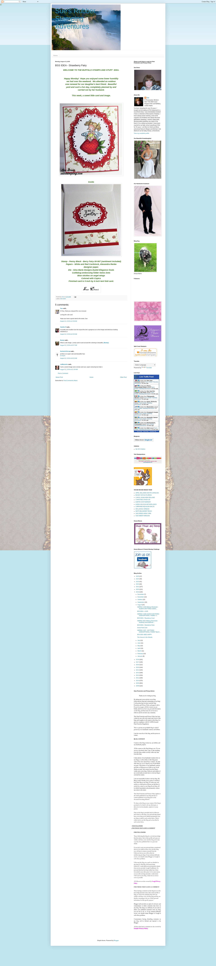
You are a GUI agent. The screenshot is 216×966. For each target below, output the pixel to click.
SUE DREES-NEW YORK (143, 513)
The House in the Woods (144, 637)
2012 (137, 675)
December (140, 594)
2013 (137, 672)
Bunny (62, 340)
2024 (137, 579)
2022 (137, 584)
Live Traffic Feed (147, 377)
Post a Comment (63, 373)
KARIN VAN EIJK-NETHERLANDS (146, 504)
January (140, 656)
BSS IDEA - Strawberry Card (145, 618)
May (138, 646)
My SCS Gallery (140, 449)
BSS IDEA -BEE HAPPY (144, 634)
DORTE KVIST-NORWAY (143, 502)
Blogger (116, 940)
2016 (137, 665)
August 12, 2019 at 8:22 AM (68, 358)
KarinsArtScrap (65, 351)
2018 (137, 659)
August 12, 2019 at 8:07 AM (68, 345)
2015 (137, 667)
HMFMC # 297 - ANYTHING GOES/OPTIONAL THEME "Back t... (148, 631)
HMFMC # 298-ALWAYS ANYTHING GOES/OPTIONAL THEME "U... (148, 614)
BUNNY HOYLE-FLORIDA (144, 495)
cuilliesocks (64, 364)
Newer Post (59, 377)
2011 (137, 678)
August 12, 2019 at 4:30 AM (68, 334)
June (139, 643)
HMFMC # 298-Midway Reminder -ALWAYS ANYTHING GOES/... (148, 607)
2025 (137, 576)
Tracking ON (153, 431)
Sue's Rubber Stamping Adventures (75, 18)
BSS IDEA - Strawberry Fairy (145, 625)
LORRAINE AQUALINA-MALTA (145, 506)
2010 (137, 680)
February (140, 653)
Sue (61, 308)
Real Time (145, 431)
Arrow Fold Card (142, 627)
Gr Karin (62, 355)
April (139, 648)
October (140, 599)
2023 (137, 581)
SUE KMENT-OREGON (143, 516)
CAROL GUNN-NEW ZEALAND (145, 497)
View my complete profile (141, 133)
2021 (137, 587)
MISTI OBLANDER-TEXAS (144, 511)
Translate (149, 368)
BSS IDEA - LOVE (142, 611)
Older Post (123, 377)
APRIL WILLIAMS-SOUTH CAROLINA (147, 493)
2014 (137, 670)
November (140, 597)
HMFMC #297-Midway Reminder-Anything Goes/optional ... (147, 621)
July (138, 640)
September (141, 602)
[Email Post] (75, 296)
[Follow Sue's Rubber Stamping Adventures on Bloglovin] (143, 441)
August (139, 605)
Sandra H (63, 327)
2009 (137, 683)
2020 (137, 589)
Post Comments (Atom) (70, 380)
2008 (137, 686)
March (139, 651)
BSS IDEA (63, 298)
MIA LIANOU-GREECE (142, 509)
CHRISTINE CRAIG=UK (143, 500)
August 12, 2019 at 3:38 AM (68, 321)
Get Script (139, 431)
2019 (137, 592)
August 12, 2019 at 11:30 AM (69, 369)
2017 (137, 662)
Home (55, 55)
